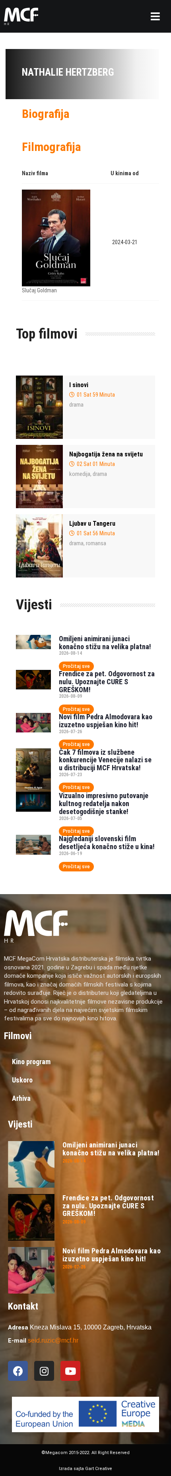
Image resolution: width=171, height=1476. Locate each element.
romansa (96, 543)
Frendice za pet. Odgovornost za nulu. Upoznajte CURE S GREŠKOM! (107, 681)
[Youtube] (70, 1371)
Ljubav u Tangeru (92, 523)
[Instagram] (44, 1371)
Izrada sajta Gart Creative (85, 1468)
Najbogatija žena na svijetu (106, 454)
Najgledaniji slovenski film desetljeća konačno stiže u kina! (107, 842)
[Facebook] (18, 1371)
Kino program (31, 1061)
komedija (79, 474)
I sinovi (78, 385)
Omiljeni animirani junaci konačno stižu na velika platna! (105, 642)
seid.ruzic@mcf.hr (53, 1340)
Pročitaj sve (76, 666)
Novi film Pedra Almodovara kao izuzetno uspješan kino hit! (105, 721)
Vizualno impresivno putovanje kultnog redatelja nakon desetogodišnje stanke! (103, 803)
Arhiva (21, 1098)
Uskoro (22, 1080)
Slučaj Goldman (39, 290)
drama (76, 404)
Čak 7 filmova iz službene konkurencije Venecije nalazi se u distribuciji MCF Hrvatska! (105, 760)
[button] (155, 16)
